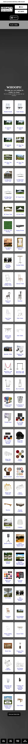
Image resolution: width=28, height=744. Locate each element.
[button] (14, 18)
